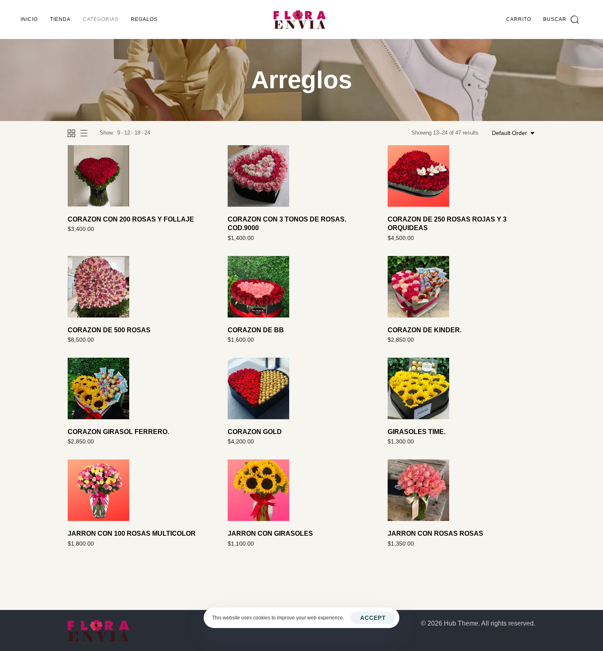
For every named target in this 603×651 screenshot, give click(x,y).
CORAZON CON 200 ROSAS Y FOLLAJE (131, 219)
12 (127, 133)
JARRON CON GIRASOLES (270, 533)
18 (137, 133)
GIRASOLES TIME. (416, 431)
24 (147, 133)
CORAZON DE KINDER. (424, 330)
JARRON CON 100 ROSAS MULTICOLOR (132, 533)
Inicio (29, 19)
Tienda (60, 19)
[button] (561, 19)
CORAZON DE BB (256, 330)
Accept (373, 617)
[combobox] (513, 133)
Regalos (144, 19)
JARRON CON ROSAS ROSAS (435, 533)
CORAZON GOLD (255, 431)
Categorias (101, 19)
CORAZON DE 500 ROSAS (109, 330)
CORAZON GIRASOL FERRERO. (118, 431)
